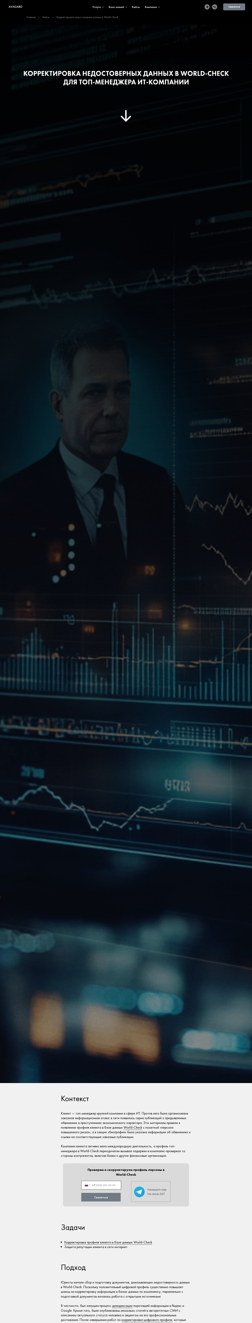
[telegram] (207, 6)
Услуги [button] (96, 7)
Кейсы (136, 7)
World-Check (133, 1127)
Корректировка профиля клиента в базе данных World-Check (108, 1242)
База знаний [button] (117, 7)
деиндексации (122, 1305)
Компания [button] (151, 7)
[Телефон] (214, 6)
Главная (31, 17)
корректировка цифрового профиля (147, 1319)
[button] (234, 6)
